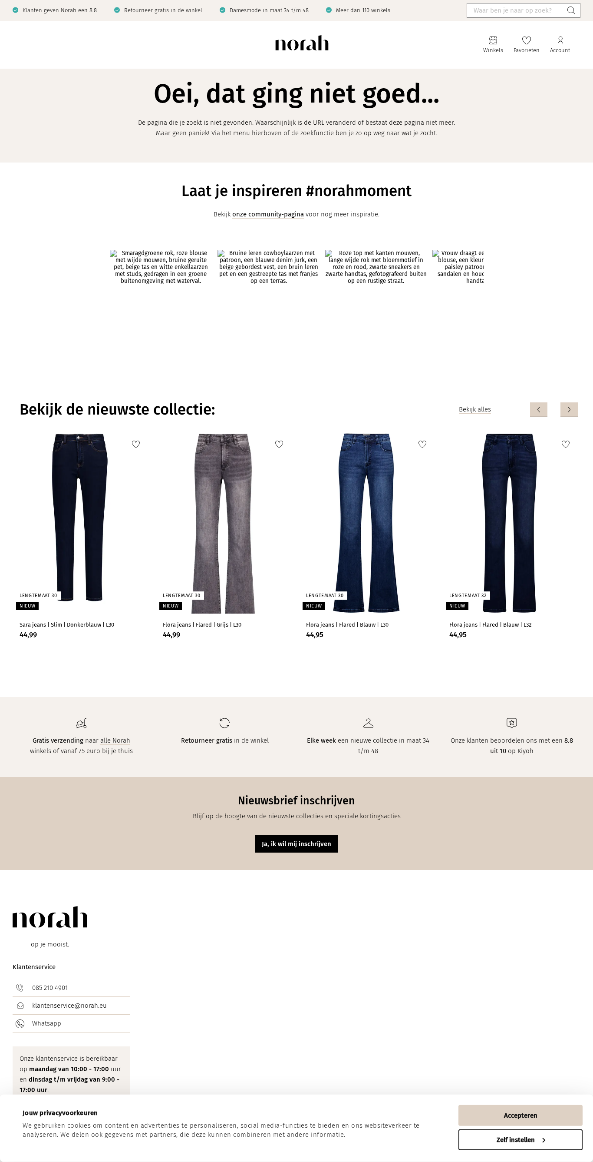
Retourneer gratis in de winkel (163, 10)
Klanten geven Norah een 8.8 (60, 10)
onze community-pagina (268, 214)
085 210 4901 (50, 988)
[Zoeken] (571, 10)
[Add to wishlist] (136, 444)
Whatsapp (46, 1023)
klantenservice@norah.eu (69, 1005)
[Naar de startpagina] (302, 45)
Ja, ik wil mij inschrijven (296, 844)
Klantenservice (34, 967)
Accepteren (520, 1115)
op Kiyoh (521, 751)
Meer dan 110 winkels (363, 10)
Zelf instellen (516, 1139)
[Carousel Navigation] (553, 409)
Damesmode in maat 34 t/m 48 (269, 10)
